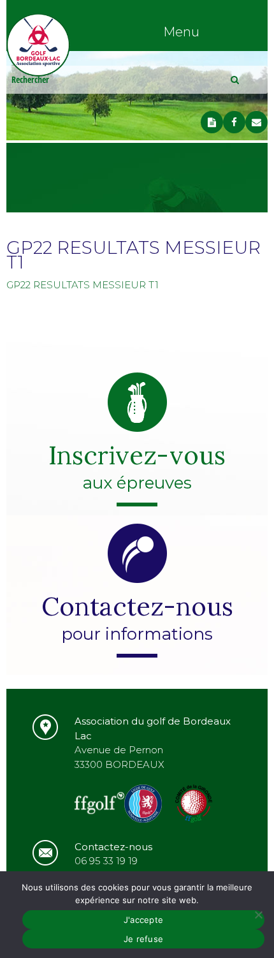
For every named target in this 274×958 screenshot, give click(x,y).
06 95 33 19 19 (106, 861)
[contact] (256, 122)
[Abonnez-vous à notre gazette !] (212, 122)
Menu (181, 32)
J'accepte (143, 920)
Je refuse (143, 939)
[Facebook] (234, 122)
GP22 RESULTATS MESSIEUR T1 (82, 285)
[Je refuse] (258, 914)
